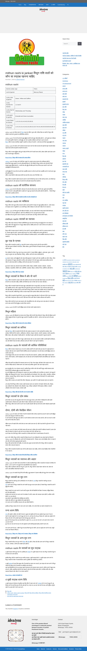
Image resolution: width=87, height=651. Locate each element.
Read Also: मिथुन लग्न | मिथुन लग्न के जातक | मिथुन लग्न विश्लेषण (21, 533)
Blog (25, 4)
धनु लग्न (64, 135)
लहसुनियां (65, 218)
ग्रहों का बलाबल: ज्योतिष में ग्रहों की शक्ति (72, 55)
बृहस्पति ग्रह (65, 164)
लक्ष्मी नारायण (41, 4)
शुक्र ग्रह (65, 236)
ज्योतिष (64, 120)
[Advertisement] (43, 23)
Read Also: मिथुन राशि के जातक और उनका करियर (17, 157)
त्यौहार (64, 130)
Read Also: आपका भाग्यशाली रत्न (13, 575)
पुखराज (64, 158)
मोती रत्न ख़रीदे (66, 192)
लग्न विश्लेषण (65, 213)
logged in (15, 608)
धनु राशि (64, 133)
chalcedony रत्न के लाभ (12, 594)
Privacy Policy (78, 648)
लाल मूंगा (64, 221)
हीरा (28, 541)
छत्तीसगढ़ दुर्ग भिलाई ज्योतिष (72, 266)
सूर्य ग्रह (64, 244)
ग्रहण (64, 114)
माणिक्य (64, 177)
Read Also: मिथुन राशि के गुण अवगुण (14, 272)
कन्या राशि (65, 88)
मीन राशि (64, 182)
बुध (20, 244)
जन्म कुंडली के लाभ (65, 268)
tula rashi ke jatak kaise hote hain (15, 596)
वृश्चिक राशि (65, 223)
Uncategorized (67, 83)
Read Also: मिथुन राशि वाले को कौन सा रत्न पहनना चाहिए (19, 392)
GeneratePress (21, 648)
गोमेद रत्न (66, 266)
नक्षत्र (64, 138)
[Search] (80, 43)
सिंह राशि (65, 239)
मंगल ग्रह (65, 171)
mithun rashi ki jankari (19, 593)
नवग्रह (64, 143)
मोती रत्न (73, 280)
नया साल (65, 140)
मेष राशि (64, 184)
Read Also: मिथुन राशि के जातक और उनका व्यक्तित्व (18, 323)
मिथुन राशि (9, 591)
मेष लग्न (64, 187)
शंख (63, 231)
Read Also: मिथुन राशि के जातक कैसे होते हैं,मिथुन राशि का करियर (21, 454)
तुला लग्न (65, 127)
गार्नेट (80, 264)
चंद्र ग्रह (65, 117)
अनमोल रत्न (65, 264)
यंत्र (64, 195)
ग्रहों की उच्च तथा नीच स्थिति (69, 58)
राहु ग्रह (64, 203)
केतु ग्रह (64, 109)
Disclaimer (71, 648)
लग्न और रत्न (66, 210)
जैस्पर (68, 268)
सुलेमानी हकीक (66, 241)
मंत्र (64, 174)
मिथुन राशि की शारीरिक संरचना (45, 593)
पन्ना (34, 480)
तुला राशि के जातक (77, 268)
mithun (7, 161)
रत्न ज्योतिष (65, 200)
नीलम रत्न (71, 271)
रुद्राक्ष (28, 552)
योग (63, 197)
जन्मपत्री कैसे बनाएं (32, 4)
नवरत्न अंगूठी (66, 148)
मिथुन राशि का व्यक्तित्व (33, 593)
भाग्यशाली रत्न (66, 166)
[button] (68, 5)
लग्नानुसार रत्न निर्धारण (68, 216)
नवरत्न (47, 4)
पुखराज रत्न (70, 273)
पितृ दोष (64, 156)
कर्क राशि (65, 94)
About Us (43, 648)
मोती (64, 190)
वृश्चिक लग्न (65, 226)
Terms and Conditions (63, 648)
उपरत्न (64, 86)
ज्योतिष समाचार (66, 122)
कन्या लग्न (65, 91)
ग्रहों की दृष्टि (66, 53)
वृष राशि (64, 229)
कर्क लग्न (65, 96)
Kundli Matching (61, 4)
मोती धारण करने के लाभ (68, 280)
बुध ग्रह (64, 161)
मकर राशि (65, 169)
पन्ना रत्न (77, 271)
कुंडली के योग (66, 104)
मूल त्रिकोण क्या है (67, 61)
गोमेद (64, 112)
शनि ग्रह (65, 234)
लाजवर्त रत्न (66, 282)
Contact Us (48, 648)
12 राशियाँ (53, 4)
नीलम (24, 541)
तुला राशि (65, 125)
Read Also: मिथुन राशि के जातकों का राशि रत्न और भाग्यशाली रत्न (21, 197)
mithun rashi (10, 593)
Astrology (65, 81)
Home (20, 4)
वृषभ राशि (78, 282)
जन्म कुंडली (79, 266)
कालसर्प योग (65, 99)
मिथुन (22, 132)
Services (55, 648)
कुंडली (64, 101)
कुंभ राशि (64, 107)
